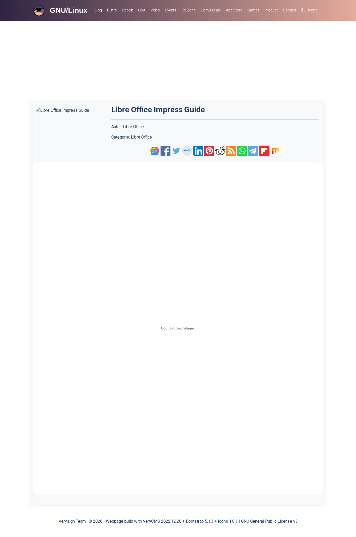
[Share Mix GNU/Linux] (275, 150)
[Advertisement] (178, 59)
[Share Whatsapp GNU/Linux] (242, 150)
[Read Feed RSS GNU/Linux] (231, 150)
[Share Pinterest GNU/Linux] (209, 150)
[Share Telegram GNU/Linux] (253, 150)
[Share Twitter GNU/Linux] (176, 150)
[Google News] (155, 150)
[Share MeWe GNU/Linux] (187, 150)
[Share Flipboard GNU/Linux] (264, 150)
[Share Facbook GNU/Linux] (166, 150)
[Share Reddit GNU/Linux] (220, 150)
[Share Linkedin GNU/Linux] (198, 150)
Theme (311, 10)
